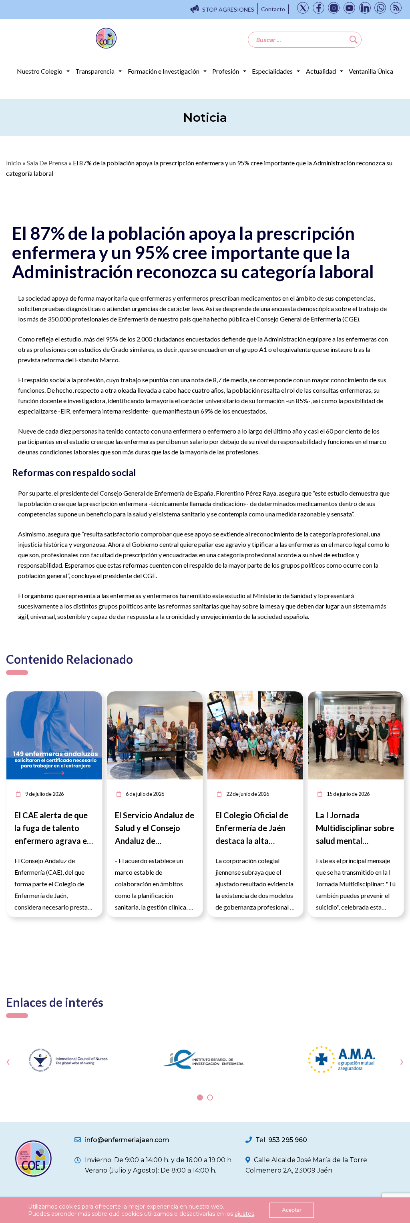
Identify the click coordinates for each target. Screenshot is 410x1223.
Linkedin (365, 8)
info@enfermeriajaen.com (127, 1140)
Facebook (318, 8)
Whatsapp (380, 8)
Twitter (303, 8)
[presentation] (8, 1061)
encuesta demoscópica (302, 308)
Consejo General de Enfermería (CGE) (307, 319)
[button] (200, 1097)
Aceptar (291, 1210)
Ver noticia (87, 696)
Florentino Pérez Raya (246, 493)
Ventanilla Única (371, 71)
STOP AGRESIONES (228, 9)
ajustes (244, 1213)
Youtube (349, 8)
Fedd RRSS (396, 8)
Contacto (273, 9)
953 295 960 (287, 1140)
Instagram (334, 8)
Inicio (13, 163)
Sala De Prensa (47, 163)
